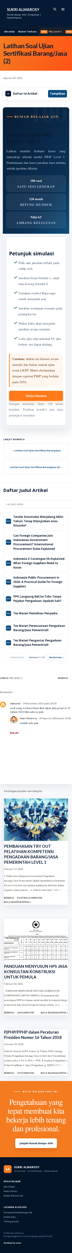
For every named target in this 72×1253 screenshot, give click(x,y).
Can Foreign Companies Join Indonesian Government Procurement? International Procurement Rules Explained (34, 542)
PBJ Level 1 (55, 31)
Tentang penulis (11, 1221)
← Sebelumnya (16, 657)
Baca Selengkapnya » (17, 901)
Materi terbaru (10, 1191)
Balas (14, 732)
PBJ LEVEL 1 (15, 678)
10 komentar (25, 1012)
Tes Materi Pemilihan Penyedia (35, 613)
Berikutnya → (56, 657)
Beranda (9, 31)
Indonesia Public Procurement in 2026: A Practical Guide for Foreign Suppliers (37, 582)
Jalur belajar (9, 1186)
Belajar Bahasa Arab (13, 1195)
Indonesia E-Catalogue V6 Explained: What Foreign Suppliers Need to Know (39, 563)
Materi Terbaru (27, 31)
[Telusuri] (55, 9)
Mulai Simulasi (36, 395)
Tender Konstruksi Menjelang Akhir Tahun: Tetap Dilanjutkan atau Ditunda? (38, 521)
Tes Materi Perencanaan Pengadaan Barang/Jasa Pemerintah (39, 628)
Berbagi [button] (63, 678)
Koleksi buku (10, 1217)
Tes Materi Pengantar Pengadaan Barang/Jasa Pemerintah (37, 642)
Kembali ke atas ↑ (13, 1243)
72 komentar (25, 1073)
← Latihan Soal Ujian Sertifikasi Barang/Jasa (36, 450)
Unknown (15, 703)
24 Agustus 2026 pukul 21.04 (54, 718)
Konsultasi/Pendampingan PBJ (18, 1212)
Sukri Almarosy (23, 9)
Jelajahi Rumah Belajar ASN (36, 1143)
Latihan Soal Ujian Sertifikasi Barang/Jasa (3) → (36, 467)
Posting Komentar (29, 897)
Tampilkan (57, 93)
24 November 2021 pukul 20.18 (39, 703)
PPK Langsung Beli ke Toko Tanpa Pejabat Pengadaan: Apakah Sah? (37, 599)
